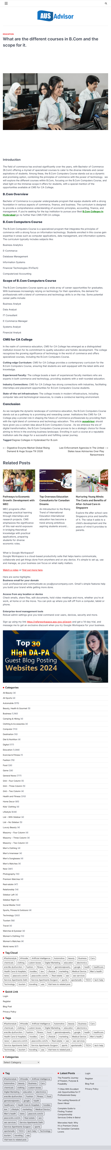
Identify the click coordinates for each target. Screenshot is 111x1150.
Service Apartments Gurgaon (44, 980)
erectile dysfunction (13, 967)
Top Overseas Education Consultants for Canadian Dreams (54, 500)
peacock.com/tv (20, 975)
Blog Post (7, 1006)
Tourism (6, 920)
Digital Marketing (52, 963)
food (49, 967)
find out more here (32, 570)
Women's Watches (11, 941)
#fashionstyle (10, 958)
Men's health (96, 971)
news (6, 975)
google (77, 967)
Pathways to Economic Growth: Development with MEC (19, 500)
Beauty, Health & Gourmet (15, 708)
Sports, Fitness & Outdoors (15, 910)
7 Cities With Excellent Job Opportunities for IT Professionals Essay (69, 1092)
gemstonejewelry (63, 967)
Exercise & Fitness (11, 755)
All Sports (7, 698)
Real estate (8, 884)
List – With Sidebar (12, 817)
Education (8, 34)
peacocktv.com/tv (40, 975)
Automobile (8, 703)
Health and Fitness (11, 796)
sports (64, 980)
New (5, 869)
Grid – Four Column (12, 781)
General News (9, 775)
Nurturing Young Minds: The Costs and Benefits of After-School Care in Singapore (91, 502)
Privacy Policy (9, 1011)
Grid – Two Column (12, 791)
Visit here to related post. (59, 984)
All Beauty (7, 693)
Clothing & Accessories (14, 724)
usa (42, 984)
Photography (9, 874)
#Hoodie (24, 958)
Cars (92, 958)
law (42, 971)
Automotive (59, 958)
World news (8, 946)
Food (5, 765)
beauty (71, 958)
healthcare (98, 967)
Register (7, 1001)
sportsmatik (76, 980)
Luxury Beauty (10, 827)
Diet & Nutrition (10, 739)
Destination (8, 734)
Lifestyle (7, 812)
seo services (79, 975)
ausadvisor (88, 421)
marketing (63, 971)
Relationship (8, 889)
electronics (82, 963)
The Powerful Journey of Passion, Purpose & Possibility (68, 1081)
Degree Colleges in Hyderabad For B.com (35, 440)
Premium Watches (11, 879)
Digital (6, 744)
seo (67, 975)
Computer (7, 729)
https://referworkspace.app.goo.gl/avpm (49, 621)
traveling (33, 984)
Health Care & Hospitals (15, 971)
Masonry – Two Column (14, 843)
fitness (40, 967)
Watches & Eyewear (12, 931)
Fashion (6, 760)
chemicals (8, 963)
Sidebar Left (9, 894)
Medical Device (79, 971)
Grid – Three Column (12, 786)
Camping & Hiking (11, 718)
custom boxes (34, 963)
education (68, 963)
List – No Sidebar (11, 822)
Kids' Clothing (9, 806)
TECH (88, 980)
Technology (8, 915)
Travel (6, 925)
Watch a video (10, 570)
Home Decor (9, 801)
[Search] (106, 3)
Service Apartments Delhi (15, 980)
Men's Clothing (10, 848)
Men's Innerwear (11, 853)
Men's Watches (10, 863)
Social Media (9, 905)
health (87, 967)
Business (7, 713)
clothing (20, 963)
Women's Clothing (11, 936)
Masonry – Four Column (14, 832)
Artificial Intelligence (41, 958)
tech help (99, 980)
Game (5, 770)
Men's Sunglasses (11, 858)
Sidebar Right (9, 900)
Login (5, 996)
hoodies (33, 971)
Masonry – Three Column (14, 837)
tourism (22, 984)
